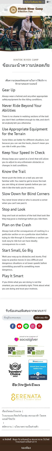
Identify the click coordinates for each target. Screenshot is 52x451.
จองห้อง (26, 448)
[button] (34, 2)
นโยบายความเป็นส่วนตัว (26, 426)
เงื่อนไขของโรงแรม (11, 411)
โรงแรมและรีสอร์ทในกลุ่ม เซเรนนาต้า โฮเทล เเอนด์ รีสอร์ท (24, 417)
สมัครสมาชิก (41, 317)
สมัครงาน (7, 426)
